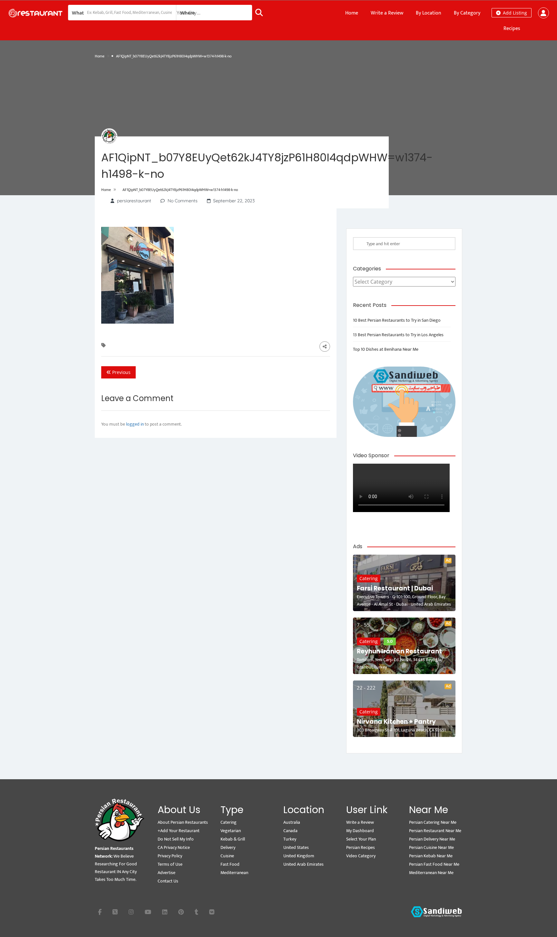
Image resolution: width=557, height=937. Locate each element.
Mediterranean (234, 872)
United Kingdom (298, 856)
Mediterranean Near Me (431, 872)
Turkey (289, 839)
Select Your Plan (361, 839)
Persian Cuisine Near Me (431, 847)
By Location (428, 13)
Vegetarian (230, 830)
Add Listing (514, 13)
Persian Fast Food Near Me (434, 864)
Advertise (166, 872)
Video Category (361, 856)
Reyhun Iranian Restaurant (399, 651)
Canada (290, 830)
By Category (467, 13)
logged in (135, 424)
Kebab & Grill (232, 839)
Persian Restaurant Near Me (435, 830)
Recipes (511, 28)
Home (351, 13)
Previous (121, 372)
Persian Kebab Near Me (431, 856)
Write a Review (387, 13)
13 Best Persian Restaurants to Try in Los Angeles (398, 334)
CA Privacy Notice (174, 847)
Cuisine (227, 856)
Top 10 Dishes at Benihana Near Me (385, 349)
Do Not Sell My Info (176, 839)
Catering (368, 578)
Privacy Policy (170, 856)
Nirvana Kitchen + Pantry (396, 721)
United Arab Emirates (303, 864)
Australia (291, 822)
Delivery (227, 847)
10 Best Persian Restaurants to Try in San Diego (397, 320)
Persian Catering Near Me (432, 822)
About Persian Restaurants (183, 822)
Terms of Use (170, 864)
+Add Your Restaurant (179, 830)
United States (296, 847)
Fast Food (229, 864)
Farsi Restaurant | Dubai (395, 588)
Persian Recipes (360, 847)
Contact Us (168, 881)
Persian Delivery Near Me (432, 839)
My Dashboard (360, 830)
